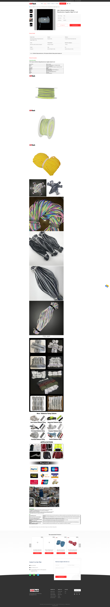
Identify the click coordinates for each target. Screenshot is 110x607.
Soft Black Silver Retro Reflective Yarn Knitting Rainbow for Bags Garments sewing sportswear (49, 550)
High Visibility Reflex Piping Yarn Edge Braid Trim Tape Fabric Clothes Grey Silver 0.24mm (61, 550)
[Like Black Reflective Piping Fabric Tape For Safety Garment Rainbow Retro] (37, 542)
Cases (65, 591)
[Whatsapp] (31, 575)
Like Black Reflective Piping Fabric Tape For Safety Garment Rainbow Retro (37, 550)
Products (45, 3)
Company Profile (60, 591)
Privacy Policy (41, 604)
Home (42, 3)
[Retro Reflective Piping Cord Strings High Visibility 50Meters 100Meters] (72, 542)
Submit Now (60, 576)
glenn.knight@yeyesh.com (34, 567)
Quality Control (60, 594)
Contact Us (53, 3)
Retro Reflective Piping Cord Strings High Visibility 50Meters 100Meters (72, 550)
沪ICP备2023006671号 (55, 605)
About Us (48, 3)
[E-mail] (39, 575)
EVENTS (57, 3)
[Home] (32, 3)
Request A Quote (62, 3)
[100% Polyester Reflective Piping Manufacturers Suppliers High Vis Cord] (44, 19)
